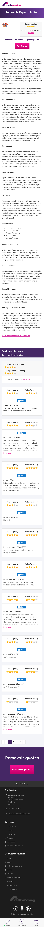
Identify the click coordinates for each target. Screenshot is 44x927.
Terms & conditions (14, 878)
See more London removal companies (16, 336)
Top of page (21, 784)
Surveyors (10, 830)
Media (9, 862)
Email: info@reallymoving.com (19, 814)
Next (24, 742)
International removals (15, 846)
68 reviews (27, 380)
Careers (10, 874)
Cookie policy (12, 889)
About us (10, 858)
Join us (9, 870)
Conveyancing (12, 826)
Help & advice (12, 834)
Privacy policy (12, 885)
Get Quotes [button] (22, 46)
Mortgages (11, 842)
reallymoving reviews (14, 866)
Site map (10, 882)
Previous (2, 742)
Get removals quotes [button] (21, 769)
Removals (10, 838)
